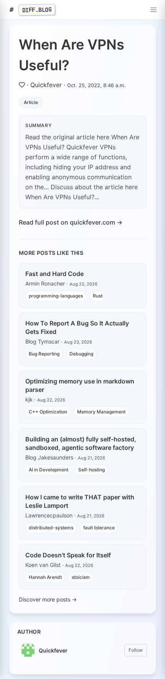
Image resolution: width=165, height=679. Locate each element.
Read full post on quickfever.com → (70, 222)
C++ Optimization (48, 412)
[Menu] (153, 10)
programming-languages (56, 296)
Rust (97, 296)
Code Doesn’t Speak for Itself (68, 555)
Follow (136, 650)
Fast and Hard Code (54, 274)
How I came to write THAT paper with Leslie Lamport (79, 501)
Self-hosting (91, 469)
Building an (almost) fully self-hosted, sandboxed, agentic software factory (80, 443)
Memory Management (101, 412)
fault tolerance (99, 527)
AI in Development (48, 469)
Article (31, 102)
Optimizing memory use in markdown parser (79, 385)
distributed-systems (51, 527)
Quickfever (46, 85)
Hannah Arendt (45, 577)
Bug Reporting (44, 354)
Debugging (81, 354)
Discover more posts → (48, 599)
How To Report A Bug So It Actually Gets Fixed (77, 327)
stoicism (81, 577)
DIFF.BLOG (37, 9)
